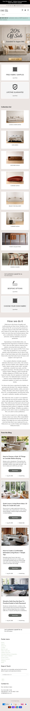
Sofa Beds (15, 145)
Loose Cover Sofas (15, 124)
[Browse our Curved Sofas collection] (15, 177)
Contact (3, 647)
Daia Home (16, 701)
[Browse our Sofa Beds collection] (15, 137)
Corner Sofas (15, 226)
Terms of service (5, 659)
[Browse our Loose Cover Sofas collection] (15, 116)
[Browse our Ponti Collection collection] (15, 238)
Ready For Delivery (15, 206)
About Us (3, 646)
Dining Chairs (15, 267)
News (2, 662)
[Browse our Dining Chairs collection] (15, 259)
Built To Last (4, 649)
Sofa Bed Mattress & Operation (9, 654)
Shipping (3, 661)
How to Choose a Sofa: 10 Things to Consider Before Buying (14, 457)
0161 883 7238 (10, 5)
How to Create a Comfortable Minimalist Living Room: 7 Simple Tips (14, 553)
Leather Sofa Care (5, 652)
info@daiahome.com (20, 5)
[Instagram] (2, 679)
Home (2, 642)
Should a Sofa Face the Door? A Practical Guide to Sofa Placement (14, 602)
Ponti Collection (15, 247)
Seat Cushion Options (6, 656)
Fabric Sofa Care (5, 651)
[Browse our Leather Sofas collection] (15, 157)
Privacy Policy (4, 657)
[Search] (27, 15)
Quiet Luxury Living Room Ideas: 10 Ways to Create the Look (15, 505)
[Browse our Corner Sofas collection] (15, 218)
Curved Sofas (15, 186)
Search (3, 644)
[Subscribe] (27, 674)
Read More (15, 470)
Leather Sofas (15, 165)
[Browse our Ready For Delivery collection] (15, 198)
